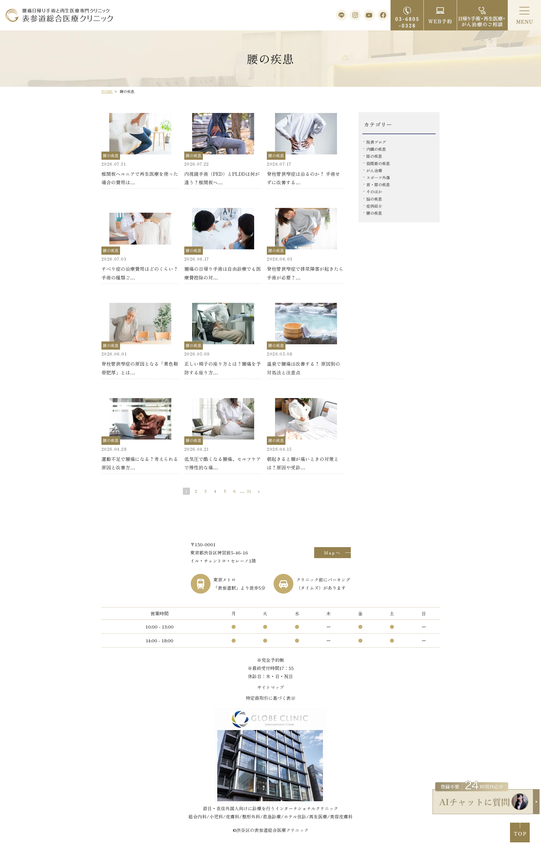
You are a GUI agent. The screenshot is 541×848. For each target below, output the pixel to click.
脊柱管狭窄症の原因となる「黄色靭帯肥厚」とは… (139, 368)
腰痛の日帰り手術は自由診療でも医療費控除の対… (222, 273)
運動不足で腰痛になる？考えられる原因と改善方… (139, 463)
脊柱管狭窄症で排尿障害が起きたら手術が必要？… (305, 273)
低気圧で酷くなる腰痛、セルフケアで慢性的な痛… (222, 463)
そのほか (374, 191)
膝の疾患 (374, 156)
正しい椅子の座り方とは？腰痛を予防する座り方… (222, 368)
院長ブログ (376, 142)
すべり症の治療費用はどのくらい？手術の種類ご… (139, 273)
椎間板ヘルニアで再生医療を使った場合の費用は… (139, 178)
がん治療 (374, 170)
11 (249, 491)
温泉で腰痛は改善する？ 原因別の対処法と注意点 (303, 368)
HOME (107, 91)
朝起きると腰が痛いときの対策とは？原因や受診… (303, 463)
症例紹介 (374, 206)
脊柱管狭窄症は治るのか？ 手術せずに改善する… (303, 178)
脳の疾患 (374, 199)
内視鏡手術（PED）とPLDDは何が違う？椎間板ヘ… (222, 178)
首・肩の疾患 (378, 184)
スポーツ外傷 (378, 177)
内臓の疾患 (376, 149)
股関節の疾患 (378, 163)
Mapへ (332, 552)
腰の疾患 (374, 213)
